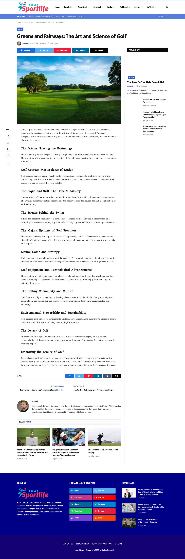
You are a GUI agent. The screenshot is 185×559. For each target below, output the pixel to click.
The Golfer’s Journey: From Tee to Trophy (103, 451)
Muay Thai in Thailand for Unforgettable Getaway (148, 520)
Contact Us (68, 544)
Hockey (110, 7)
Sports (131, 77)
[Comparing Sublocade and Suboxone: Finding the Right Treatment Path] (134, 115)
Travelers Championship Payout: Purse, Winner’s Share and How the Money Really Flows (32, 452)
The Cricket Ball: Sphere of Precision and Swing (93, 390)
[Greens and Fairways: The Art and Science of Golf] (69, 90)
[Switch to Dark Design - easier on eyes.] (166, 16)
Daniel (26, 43)
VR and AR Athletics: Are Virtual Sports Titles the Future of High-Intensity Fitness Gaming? (151, 492)
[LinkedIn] (8, 149)
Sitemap (118, 544)
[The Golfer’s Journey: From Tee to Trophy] (104, 437)
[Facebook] (8, 136)
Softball (150, 7)
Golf (20, 29)
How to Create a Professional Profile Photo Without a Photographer (154, 128)
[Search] (167, 7)
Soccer (137, 7)
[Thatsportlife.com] (32, 7)
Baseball (67, 7)
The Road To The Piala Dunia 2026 (145, 82)
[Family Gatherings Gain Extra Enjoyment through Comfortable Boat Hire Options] (129, 507)
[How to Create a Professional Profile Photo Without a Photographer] (134, 129)
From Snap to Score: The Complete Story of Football (42, 390)
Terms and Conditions (102, 544)
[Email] (8, 161)
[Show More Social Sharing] (110, 50)
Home (57, 7)
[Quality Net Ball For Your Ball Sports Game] (134, 102)
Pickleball (124, 7)
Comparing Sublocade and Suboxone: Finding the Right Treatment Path (154, 114)
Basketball (82, 7)
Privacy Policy (82, 544)
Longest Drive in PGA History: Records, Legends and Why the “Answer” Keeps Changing (65, 452)
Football (97, 7)
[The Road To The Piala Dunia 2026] (147, 67)
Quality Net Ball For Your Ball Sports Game (154, 100)
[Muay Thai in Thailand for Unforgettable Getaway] (129, 523)
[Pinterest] (8, 155)
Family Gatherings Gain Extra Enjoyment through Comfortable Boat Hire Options (57, 16)
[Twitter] (8, 142)
